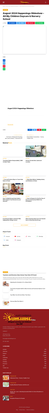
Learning (4, 359)
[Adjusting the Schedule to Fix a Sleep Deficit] (6, 283)
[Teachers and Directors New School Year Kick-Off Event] (24, 261)
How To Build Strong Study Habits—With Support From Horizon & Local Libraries (12, 200)
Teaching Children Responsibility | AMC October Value (13, 161)
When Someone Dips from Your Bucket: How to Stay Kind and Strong (36, 219)
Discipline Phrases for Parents (17, 398)
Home (4, 6)
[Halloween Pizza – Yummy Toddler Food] (6, 377)
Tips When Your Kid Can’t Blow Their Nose (20, 295)
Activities (5, 349)
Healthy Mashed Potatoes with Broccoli (19, 384)
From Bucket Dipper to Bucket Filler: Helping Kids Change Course (12, 219)
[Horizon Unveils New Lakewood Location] (36, 151)
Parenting (5, 361)
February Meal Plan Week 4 (16, 301)
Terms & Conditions (30, 409)
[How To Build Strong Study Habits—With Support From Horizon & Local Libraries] (13, 189)
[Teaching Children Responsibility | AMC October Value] (13, 151)
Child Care (5, 351)
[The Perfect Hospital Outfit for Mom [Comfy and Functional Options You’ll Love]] (6, 290)
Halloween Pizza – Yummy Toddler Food (19, 378)
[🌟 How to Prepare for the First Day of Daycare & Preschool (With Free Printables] (36, 189)
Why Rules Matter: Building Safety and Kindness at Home (35, 180)
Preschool (5, 363)
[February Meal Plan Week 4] (6, 302)
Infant (4, 355)
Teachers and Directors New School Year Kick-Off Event (20, 275)
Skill (3, 365)
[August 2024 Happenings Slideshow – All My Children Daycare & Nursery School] (24, 40)
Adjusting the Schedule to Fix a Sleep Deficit (20, 282)
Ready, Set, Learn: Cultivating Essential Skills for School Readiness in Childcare (26, 392)
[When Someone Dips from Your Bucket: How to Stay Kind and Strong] (36, 209)
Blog (17, 409)
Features (5, 9)
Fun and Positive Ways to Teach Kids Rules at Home (13, 180)
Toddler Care (5, 367)
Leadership (5, 357)
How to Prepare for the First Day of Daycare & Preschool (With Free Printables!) (35, 200)
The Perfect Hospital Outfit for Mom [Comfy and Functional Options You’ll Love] (27, 289)
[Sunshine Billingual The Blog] (24, 2)
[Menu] (3, 2)
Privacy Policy (22, 409)
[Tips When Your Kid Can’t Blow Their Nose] (6, 296)
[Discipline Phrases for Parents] (6, 398)
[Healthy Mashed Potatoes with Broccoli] (6, 384)
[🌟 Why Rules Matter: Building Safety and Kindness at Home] (36, 170)
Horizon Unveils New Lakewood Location (34, 161)
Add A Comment (24, 225)
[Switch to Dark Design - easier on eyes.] (45, 2)
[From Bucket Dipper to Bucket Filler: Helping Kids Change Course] (13, 209)
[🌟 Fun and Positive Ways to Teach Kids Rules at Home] (13, 170)
